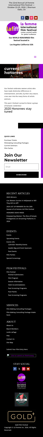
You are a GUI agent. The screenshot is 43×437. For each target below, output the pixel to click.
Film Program (13, 278)
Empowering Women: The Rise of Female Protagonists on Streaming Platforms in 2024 (22, 218)
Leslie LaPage (11, 332)
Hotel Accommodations (16, 285)
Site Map (10, 342)
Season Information (15, 281)
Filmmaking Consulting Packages (16, 143)
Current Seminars (10, 145)
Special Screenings (13, 258)
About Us (10, 325)
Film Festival (11, 272)
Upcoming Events (13, 238)
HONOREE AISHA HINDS (15, 213)
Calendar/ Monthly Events (17, 245)
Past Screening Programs (17, 288)
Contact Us (10, 339)
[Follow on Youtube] (36, 18)
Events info (11, 242)
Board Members (12, 329)
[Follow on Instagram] (31, 18)
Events (9, 235)
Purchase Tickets (10, 140)
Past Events (12, 251)
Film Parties (8, 148)
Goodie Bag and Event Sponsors (20, 248)
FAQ (8, 336)
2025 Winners (12, 197)
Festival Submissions (15, 275)
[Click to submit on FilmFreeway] (21, 356)
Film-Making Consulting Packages (19, 309)
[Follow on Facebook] (22, 18)
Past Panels (12, 292)
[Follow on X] (27, 18)
